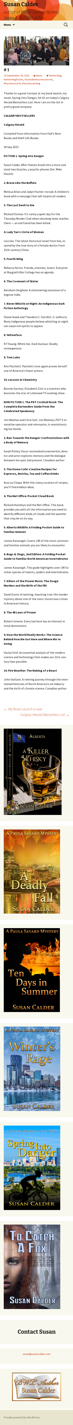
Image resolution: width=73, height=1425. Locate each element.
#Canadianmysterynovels (39, 79)
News (39, 75)
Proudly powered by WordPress (22, 1417)
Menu (7, 24)
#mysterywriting (31, 83)
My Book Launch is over (23, 709)
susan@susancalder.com (36, 1354)
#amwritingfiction (13, 79)
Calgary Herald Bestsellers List (44, 714)
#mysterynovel (12, 83)
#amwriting (55, 75)
